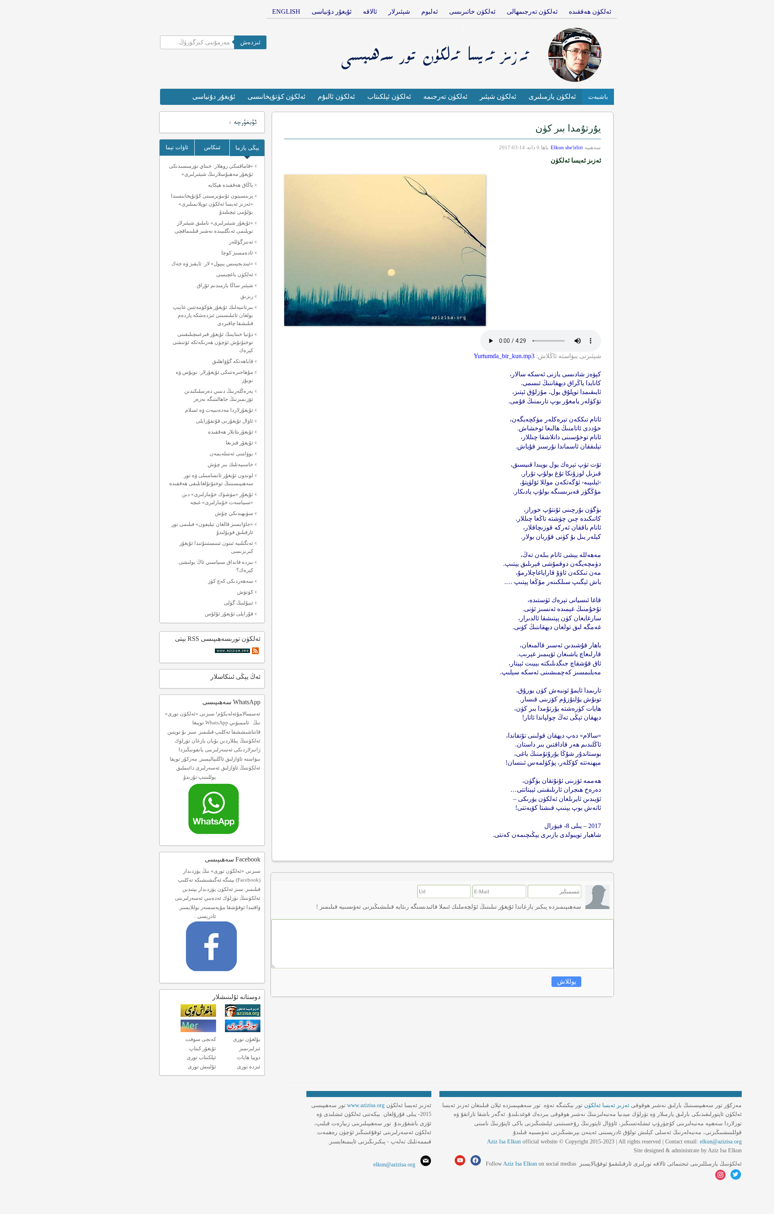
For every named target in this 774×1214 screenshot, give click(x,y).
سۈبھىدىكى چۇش (234, 513)
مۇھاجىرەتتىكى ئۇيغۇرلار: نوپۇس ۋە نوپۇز (214, 376)
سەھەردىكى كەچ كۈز (230, 581)
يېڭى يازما (247, 148)
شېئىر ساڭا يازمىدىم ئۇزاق (225, 285)
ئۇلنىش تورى (202, 1067)
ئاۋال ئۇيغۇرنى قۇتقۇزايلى (224, 421)
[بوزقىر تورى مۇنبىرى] (242, 1030)
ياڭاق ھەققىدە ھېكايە (230, 185)
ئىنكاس (212, 147)
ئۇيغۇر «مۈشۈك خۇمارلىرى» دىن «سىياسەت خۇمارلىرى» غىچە (217, 498)
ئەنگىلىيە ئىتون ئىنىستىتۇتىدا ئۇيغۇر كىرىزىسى (216, 547)
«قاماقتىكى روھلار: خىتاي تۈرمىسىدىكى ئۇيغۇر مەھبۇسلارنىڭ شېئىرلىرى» (211, 170)
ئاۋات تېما (177, 147)
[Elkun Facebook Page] (223, 974)
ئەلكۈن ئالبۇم (336, 96)
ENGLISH (286, 11)
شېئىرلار (399, 11)
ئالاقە (370, 11)
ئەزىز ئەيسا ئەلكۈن (606, 1105)
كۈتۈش (245, 592)
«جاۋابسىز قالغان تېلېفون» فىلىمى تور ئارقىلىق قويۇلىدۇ (212, 528)
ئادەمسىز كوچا (237, 253)
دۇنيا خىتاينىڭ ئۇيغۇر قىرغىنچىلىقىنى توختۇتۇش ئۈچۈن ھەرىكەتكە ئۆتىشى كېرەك (213, 342)
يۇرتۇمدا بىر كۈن (568, 128)
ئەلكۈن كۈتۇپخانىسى (277, 96)
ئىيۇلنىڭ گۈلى (238, 603)
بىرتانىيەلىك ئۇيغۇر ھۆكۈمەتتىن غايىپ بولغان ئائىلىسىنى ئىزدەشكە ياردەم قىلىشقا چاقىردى (213, 315)
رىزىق (246, 296)
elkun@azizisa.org (721, 1142)
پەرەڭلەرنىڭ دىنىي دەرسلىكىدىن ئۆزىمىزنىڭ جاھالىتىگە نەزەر (218, 395)
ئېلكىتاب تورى (201, 1057)
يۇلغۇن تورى (246, 1039)
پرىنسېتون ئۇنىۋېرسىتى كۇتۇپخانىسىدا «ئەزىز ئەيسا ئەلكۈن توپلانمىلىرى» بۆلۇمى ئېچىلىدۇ (212, 204)
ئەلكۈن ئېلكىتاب (389, 96)
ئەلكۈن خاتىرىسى (472, 11)
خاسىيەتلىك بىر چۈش (230, 464)
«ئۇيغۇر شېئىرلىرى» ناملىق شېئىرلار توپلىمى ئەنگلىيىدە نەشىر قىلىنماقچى (214, 227)
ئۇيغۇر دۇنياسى (332, 11)
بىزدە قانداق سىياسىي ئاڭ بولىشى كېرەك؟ (216, 566)
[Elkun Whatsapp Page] (222, 837)
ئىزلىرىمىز (249, 1048)
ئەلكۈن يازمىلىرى (552, 96)
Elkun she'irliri (567, 147)
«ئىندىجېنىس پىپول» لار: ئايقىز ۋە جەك (212, 264)
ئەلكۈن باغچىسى (234, 274)
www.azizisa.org (366, 1105)
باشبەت (598, 97)
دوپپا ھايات (248, 1057)
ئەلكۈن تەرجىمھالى (532, 11)
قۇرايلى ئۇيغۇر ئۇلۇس (229, 614)
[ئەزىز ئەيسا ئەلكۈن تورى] (242, 1015)
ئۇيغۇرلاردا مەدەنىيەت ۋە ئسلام (219, 410)
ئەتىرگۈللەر (241, 242)
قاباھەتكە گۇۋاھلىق (232, 361)
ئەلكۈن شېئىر (498, 96)
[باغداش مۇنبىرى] (198, 1015)
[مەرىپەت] (198, 1030)
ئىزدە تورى (248, 1067)
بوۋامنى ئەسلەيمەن (231, 454)
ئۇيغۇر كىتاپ (202, 1048)
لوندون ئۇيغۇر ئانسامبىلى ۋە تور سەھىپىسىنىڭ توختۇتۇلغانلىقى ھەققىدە (211, 479)
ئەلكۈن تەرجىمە (445, 96)
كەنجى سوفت (200, 1039)
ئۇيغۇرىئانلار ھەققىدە (230, 432)
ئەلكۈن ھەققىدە (590, 11)
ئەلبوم (429, 11)
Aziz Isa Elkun (504, 1142)
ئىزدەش (250, 42)
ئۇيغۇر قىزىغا (239, 443)
